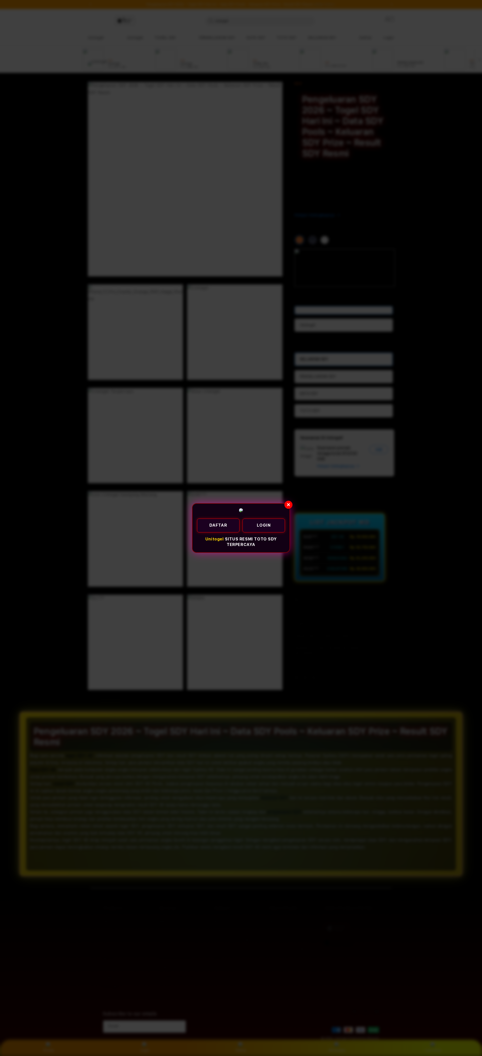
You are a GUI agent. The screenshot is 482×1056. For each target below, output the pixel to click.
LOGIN (264, 525)
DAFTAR (218, 525)
